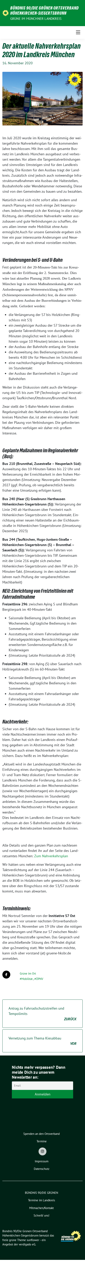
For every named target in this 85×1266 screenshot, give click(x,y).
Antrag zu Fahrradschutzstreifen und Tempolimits (42, 1013)
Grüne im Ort (28, 973)
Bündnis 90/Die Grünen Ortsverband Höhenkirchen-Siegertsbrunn (44, 10)
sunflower (33, 1240)
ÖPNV (39, 979)
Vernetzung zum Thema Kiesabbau (42, 1041)
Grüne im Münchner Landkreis (35, 18)
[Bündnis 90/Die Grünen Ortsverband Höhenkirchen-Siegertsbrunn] (5, 12)
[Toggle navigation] (78, 32)
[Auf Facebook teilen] (6, 975)
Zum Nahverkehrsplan (51, 856)
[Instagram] (42, 1151)
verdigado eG (27, 1244)
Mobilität (27, 979)
